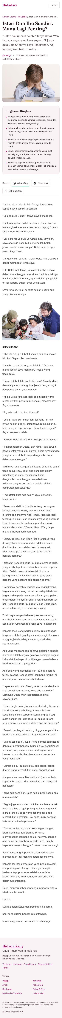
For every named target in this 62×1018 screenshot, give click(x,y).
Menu (54, 5)
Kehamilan (38, 985)
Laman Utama (9, 16)
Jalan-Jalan (38, 993)
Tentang (6, 964)
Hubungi (17, 964)
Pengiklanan (30, 964)
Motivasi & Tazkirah (12, 993)
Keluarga (22, 16)
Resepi (5, 980)
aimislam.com (10, 346)
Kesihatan (7, 989)
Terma (5, 967)
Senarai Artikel (45, 964)
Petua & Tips (39, 989)
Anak (5, 985)
